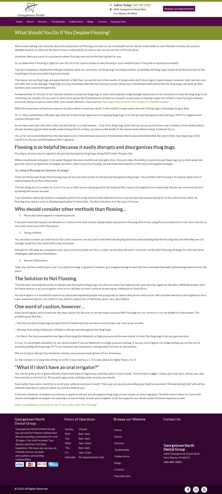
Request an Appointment (179, 8)
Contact (102, 21)
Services (42, 21)
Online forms (76, 21)
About (30, 21)
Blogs (90, 21)
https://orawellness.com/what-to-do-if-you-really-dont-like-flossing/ (56, 404)
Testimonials (58, 21)
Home (19, 21)
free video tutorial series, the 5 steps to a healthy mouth (134, 101)
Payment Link (118, 21)
